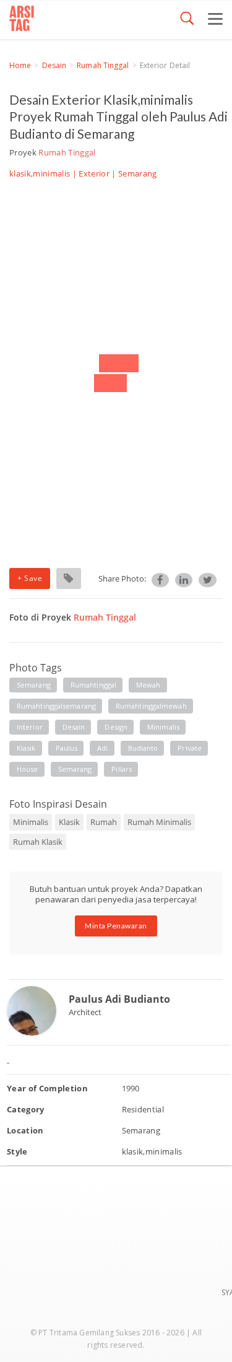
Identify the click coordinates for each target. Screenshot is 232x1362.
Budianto (143, 748)
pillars (121, 769)
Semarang (75, 769)
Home (20, 65)
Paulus (67, 748)
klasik (26, 748)
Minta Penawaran (116, 925)
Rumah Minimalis (159, 821)
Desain (54, 65)
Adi (102, 748)
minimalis (163, 726)
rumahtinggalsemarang (56, 705)
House (27, 769)
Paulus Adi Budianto (119, 999)
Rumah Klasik (37, 841)
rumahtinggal (93, 684)
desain (73, 726)
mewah (148, 684)
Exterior (94, 173)
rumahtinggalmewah (151, 705)
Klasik (69, 821)
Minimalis (30, 821)
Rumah (103, 821)
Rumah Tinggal (103, 65)
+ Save (29, 578)
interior (30, 726)
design (116, 726)
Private (190, 748)
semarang (34, 684)
